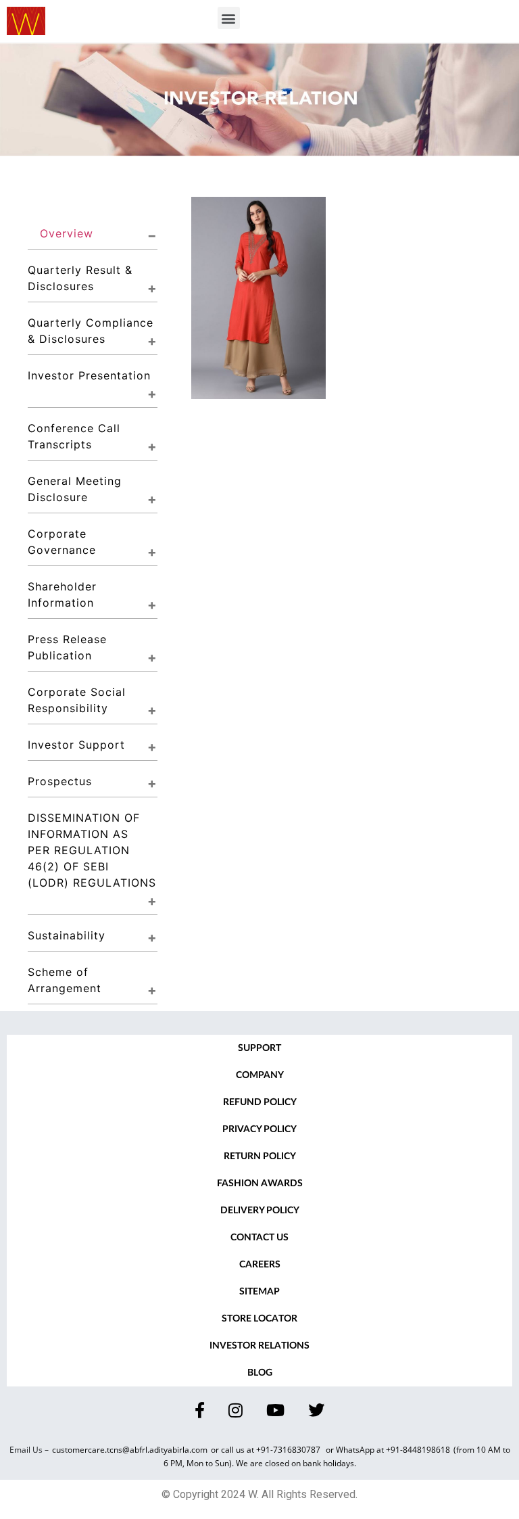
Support (259, 1048)
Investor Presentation (89, 375)
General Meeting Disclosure (77, 489)
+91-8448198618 (418, 1449)
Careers (259, 1264)
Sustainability (66, 935)
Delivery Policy (259, 1210)
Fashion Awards (260, 1183)
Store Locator (259, 1319)
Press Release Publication (69, 647)
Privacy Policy (259, 1129)
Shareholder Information (64, 594)
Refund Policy (260, 1102)
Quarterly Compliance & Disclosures (92, 331)
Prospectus (60, 781)
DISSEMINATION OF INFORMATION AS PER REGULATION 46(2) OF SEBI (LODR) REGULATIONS (92, 850)
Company (260, 1075)
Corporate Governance (62, 542)
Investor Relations (259, 1346)
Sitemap (259, 1291)
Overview (66, 233)
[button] (229, 18)
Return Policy (260, 1156)
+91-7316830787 (289, 1449)
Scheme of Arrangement (64, 980)
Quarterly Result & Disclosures (82, 278)
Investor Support (76, 744)
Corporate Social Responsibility (79, 700)
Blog (259, 1373)
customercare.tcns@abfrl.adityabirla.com (129, 1449)
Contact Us (259, 1237)
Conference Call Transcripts (76, 436)
